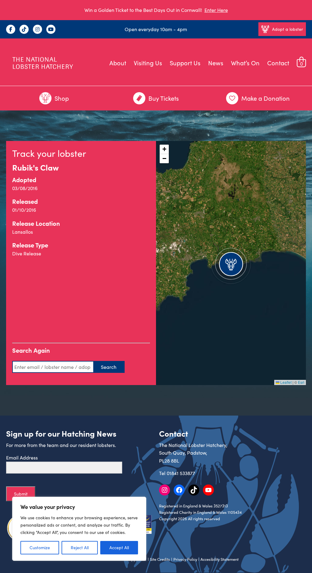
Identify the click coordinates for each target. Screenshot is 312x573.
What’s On (245, 63)
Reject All (80, 547)
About (117, 63)
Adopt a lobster (287, 29)
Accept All (119, 547)
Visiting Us (148, 63)
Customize (40, 547)
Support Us (185, 63)
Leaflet (285, 382)
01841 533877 (181, 473)
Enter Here (216, 10)
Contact (278, 63)
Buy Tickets (163, 98)
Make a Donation (265, 98)
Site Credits (160, 559)
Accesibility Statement (219, 559)
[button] (230, 263)
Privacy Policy (185, 559)
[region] (79, 529)
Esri (301, 382)
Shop (62, 98)
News (215, 63)
